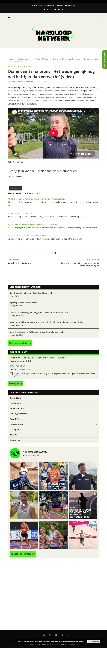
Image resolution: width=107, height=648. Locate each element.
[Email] (55, 9)
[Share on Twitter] (53, 253)
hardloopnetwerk (28, 81)
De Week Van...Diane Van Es (20, 213)
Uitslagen (14, 429)
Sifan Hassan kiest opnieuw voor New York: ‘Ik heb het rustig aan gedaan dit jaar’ (47, 322)
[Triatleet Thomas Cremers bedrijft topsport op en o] (53, 535)
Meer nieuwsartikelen (18, 343)
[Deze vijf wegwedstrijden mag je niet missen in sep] (83, 505)
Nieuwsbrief (70, 6)
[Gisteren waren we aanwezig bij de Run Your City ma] (24, 505)
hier (67, 87)
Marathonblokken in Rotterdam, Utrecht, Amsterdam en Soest (38, 332)
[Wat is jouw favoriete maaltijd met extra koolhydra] (83, 476)
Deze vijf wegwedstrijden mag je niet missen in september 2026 (39, 312)
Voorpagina (15, 440)
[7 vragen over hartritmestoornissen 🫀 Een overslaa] (24, 535)
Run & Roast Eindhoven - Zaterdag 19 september (32, 293)
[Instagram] (51, 9)
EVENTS (59, 6)
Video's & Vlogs (42, 59)
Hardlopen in (16, 403)
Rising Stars (15, 398)
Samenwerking (17, 408)
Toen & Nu (15, 419)
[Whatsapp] (62, 9)
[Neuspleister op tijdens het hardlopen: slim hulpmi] (53, 476)
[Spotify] (59, 9)
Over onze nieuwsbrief (20, 361)
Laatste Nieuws (24, 59)
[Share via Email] (55, 253)
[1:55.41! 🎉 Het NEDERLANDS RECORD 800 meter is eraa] (53, 505)
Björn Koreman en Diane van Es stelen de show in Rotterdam (34, 224)
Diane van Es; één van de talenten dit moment (27, 235)
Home (34, 6)
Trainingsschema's (19, 413)
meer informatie (78, 642)
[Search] (97, 17)
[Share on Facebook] (50, 253)
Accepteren (93, 641)
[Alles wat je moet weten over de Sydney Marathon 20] (24, 476)
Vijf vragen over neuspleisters (23, 302)
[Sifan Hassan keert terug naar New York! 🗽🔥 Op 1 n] (83, 535)
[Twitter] (48, 9)
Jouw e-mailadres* (17, 366)
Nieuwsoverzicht (46, 6)
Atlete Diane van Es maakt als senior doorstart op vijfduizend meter (36, 199)
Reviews (13, 435)
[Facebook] (44, 9)
